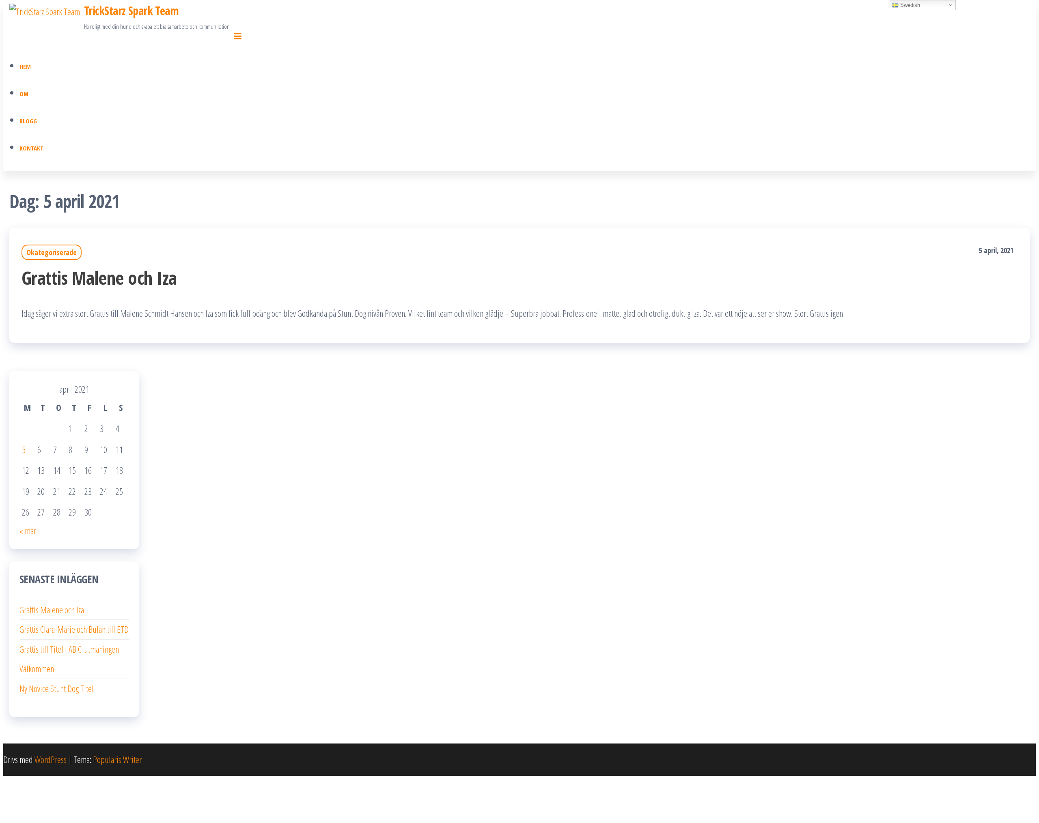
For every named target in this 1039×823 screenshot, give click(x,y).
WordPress (50, 759)
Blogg (28, 121)
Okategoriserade (51, 252)
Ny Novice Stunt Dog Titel (56, 688)
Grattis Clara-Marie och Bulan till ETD (74, 629)
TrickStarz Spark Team (131, 10)
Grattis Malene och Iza (99, 277)
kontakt (31, 148)
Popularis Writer (117, 759)
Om (23, 94)
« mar (27, 530)
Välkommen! (37, 668)
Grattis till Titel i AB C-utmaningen (69, 649)
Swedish (909, 5)
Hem (25, 66)
